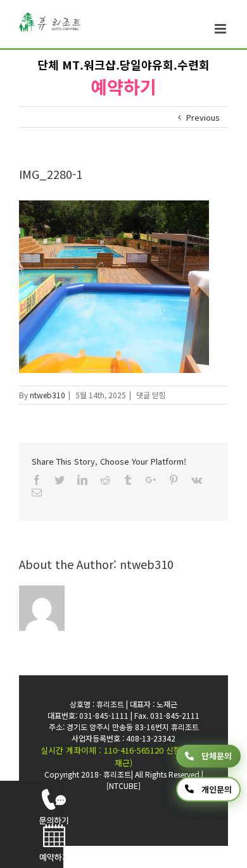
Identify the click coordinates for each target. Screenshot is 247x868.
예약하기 (123, 86)
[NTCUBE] (123, 785)
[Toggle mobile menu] (221, 28)
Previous (203, 117)
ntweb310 (47, 394)
